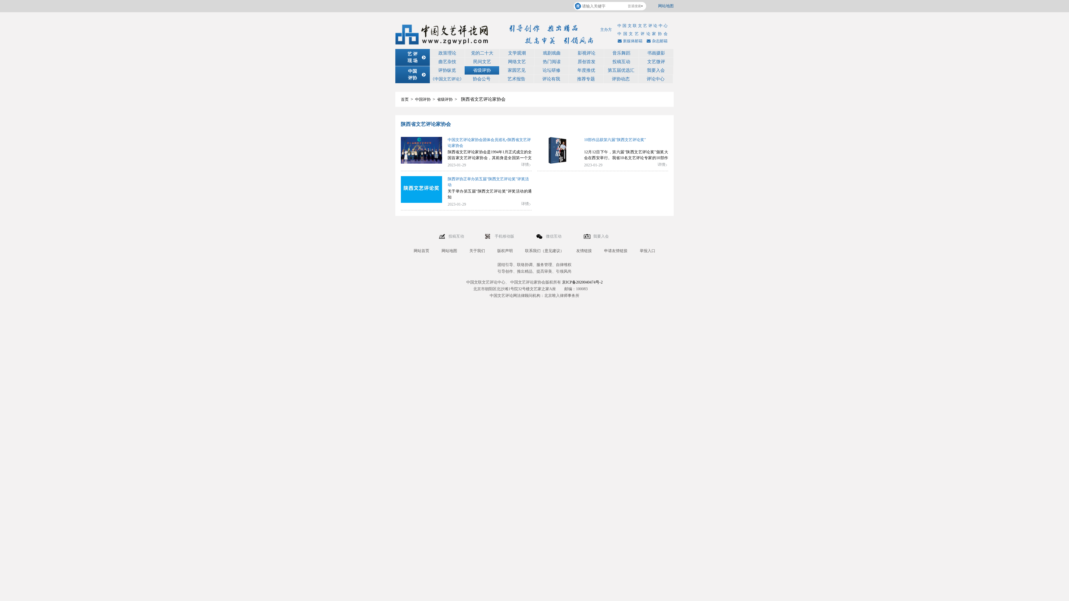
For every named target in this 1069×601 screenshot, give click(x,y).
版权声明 (505, 251)
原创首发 (586, 61)
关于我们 (477, 251)
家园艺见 (517, 70)
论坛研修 (551, 70)
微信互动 (554, 236)
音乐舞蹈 (621, 53)
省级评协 (482, 70)
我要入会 (656, 70)
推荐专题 (586, 79)
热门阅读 (552, 61)
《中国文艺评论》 (447, 79)
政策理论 (447, 53)
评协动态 (621, 79)
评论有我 (551, 79)
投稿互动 (621, 61)
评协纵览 (447, 70)
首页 (405, 99)
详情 (525, 164)
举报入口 (647, 251)
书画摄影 (656, 53)
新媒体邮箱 (633, 41)
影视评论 (586, 53)
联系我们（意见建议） (544, 251)
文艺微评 (656, 61)
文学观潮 (517, 53)
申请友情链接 (615, 251)
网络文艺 (517, 61)
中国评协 (423, 99)
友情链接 (584, 251)
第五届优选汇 (621, 70)
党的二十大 (482, 53)
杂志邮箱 (660, 41)
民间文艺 (482, 61)
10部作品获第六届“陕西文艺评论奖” (615, 140)
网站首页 (421, 251)
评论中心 (656, 79)
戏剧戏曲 (552, 53)
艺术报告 (516, 79)
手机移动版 (505, 236)
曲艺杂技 (447, 61)
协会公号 (482, 79)
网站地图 (666, 6)
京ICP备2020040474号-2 (582, 282)
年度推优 (586, 70)
